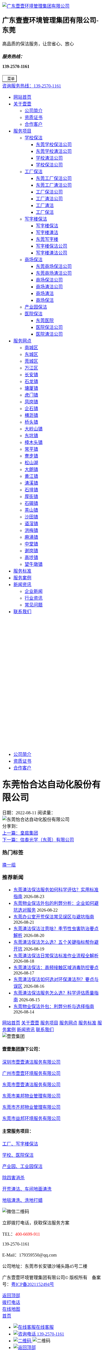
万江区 (31, 368)
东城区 (31, 354)
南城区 (31, 347)
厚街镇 (31, 496)
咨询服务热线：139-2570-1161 (31, 85)
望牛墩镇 (34, 564)
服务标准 (22, 571)
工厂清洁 (45, 205)
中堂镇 (31, 544)
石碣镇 (31, 503)
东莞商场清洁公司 (54, 273)
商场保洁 (34, 259)
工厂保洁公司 (49, 192)
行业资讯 (34, 598)
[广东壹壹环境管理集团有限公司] (35, 6)
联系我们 (22, 611)
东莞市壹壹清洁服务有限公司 (31, 1084)
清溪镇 (31, 483)
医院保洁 (34, 313)
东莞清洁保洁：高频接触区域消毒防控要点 (56, 967)
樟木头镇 (34, 442)
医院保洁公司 (49, 327)
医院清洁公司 (49, 334)
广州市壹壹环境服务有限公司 (31, 1073)
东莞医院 (45, 320)
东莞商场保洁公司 (54, 266)
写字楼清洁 (47, 232)
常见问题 (34, 604)
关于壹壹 (22, 104)
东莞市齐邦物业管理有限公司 (31, 1107)
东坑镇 (31, 435)
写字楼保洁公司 (51, 246)
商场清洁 (45, 293)
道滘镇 (31, 523)
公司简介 (34, 110)
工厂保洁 (34, 171)
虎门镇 (31, 395)
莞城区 (31, 361)
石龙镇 (31, 381)
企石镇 (31, 408)
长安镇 (31, 374)
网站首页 (22, 97)
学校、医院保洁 (18, 1155)
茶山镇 (31, 510)
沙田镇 (31, 516)
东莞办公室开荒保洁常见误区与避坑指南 (53, 916)
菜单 (11, 79)
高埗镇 (31, 557)
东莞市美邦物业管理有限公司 (31, 1096)
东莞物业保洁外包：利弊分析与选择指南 (53, 1006)
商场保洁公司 (49, 280)
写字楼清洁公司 (51, 252)
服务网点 (22, 340)
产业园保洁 (36, 307)
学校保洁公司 (49, 164)
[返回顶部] (24, 1347)
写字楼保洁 (36, 219)
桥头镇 (31, 422)
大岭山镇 (34, 428)
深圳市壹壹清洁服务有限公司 (31, 1062)
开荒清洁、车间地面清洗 (27, 1189)
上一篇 (20, 833)
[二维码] (22, 1340)
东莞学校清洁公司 (54, 151)
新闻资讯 (22, 584)
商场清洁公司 (49, 286)
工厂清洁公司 (49, 198)
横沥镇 (31, 415)
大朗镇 (31, 469)
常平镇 (31, 449)
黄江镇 (31, 476)
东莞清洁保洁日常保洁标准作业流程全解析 (56, 955)
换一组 (9, 865)
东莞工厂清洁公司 (54, 185)
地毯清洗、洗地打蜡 (22, 1200)
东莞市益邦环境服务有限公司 (31, 1118)
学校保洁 (34, 137)
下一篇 (38, 839)
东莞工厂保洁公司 (54, 178)
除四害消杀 (13, 1177)
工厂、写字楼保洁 (20, 1143)
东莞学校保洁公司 (54, 144)
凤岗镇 (31, 401)
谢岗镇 (31, 550)
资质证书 (34, 117)
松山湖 (31, 462)
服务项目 (22, 131)
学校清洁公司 (49, 158)
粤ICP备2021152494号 (32, 1284)
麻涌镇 (31, 537)
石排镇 (31, 489)
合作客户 (34, 124)
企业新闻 (34, 591)
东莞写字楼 (47, 239)
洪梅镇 (31, 530)
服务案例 (22, 577)
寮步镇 (31, 456)
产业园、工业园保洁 (22, 1166)
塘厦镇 (31, 388)
